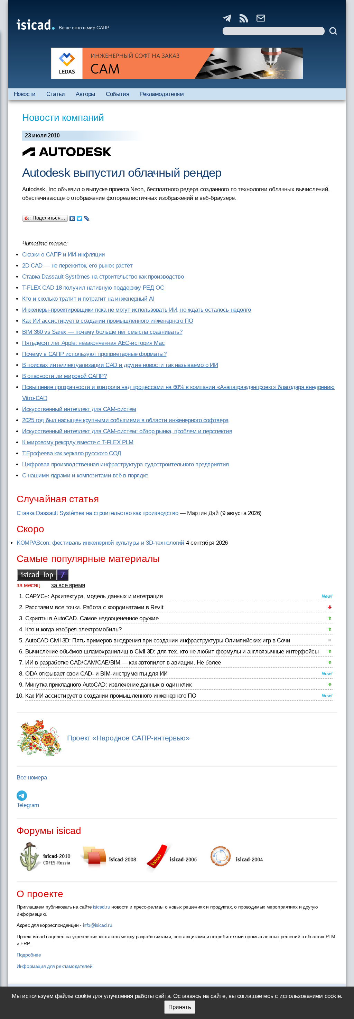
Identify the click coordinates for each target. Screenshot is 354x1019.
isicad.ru (101, 907)
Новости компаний (63, 117)
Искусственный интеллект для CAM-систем (79, 409)
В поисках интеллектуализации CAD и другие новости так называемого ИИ (120, 365)
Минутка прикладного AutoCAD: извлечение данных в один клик (108, 684)
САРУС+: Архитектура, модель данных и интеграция (93, 596)
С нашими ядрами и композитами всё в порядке (85, 475)
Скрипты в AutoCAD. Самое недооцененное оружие (91, 618)
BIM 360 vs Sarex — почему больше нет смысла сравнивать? (102, 332)
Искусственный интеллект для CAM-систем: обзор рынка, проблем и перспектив (127, 431)
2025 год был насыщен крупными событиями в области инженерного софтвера (125, 420)
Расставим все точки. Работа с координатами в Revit (94, 607)
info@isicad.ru (97, 925)
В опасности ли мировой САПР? (64, 376)
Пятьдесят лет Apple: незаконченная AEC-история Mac (93, 343)
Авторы (85, 94)
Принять (179, 1007)
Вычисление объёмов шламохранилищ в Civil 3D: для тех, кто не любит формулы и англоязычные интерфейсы (172, 651)
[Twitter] (79, 217)
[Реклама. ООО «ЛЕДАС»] (177, 63)
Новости (25, 94)
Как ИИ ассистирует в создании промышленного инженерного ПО (107, 321)
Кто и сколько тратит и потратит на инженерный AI (88, 298)
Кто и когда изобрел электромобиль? (73, 629)
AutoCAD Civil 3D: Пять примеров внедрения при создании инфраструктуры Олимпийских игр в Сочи (157, 640)
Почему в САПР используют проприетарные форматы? (94, 354)
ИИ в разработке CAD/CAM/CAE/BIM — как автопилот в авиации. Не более (123, 662)
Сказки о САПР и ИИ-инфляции (63, 254)
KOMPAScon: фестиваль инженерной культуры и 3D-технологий (100, 543)
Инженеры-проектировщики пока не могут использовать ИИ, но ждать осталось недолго (136, 310)
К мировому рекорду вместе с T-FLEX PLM (77, 442)
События (117, 94)
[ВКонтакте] (72, 217)
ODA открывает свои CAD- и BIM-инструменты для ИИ (96, 673)
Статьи (55, 94)
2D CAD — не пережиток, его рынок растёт (77, 265)
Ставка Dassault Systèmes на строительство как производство (103, 276)
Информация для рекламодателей (54, 966)
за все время (68, 585)
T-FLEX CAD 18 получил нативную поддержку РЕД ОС (93, 287)
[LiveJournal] (87, 217)
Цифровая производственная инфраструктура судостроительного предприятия (125, 464)
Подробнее (29, 955)
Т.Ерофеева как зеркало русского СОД (71, 453)
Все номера (32, 777)
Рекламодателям (162, 94)
